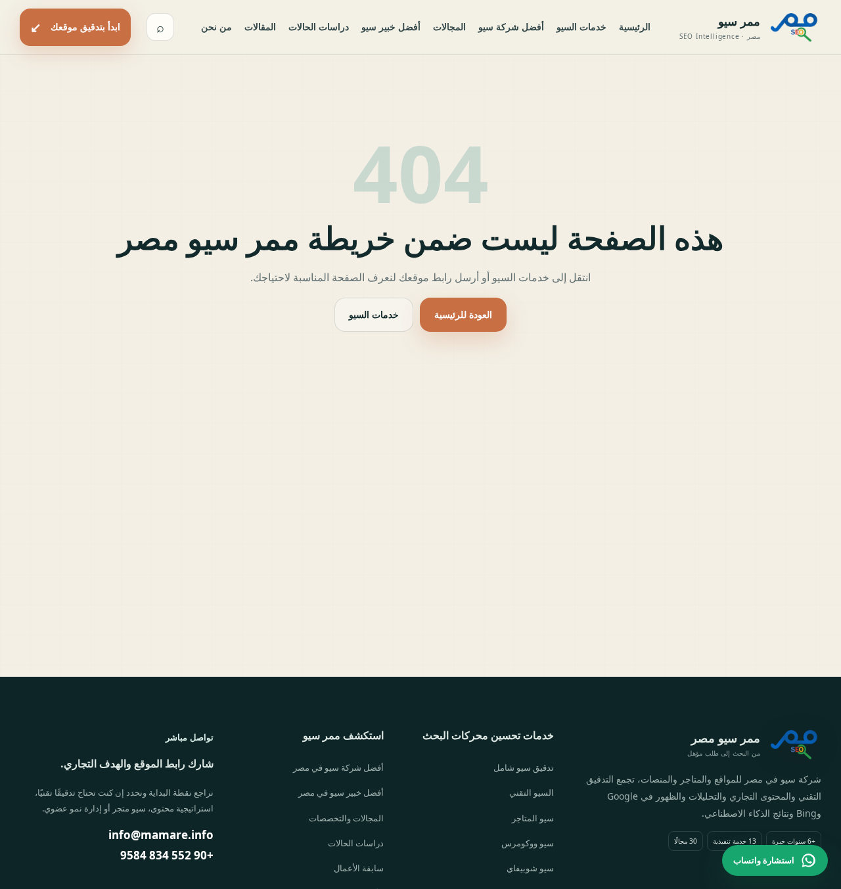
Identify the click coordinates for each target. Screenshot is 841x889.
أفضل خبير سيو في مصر (341, 792)
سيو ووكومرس (527, 843)
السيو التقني (531, 792)
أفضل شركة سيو (511, 26)
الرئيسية (634, 26)
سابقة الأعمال (359, 868)
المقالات (260, 26)
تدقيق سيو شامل (523, 767)
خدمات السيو (581, 26)
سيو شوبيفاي (530, 868)
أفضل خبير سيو (390, 26)
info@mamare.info (161, 834)
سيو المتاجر (533, 818)
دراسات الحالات (318, 26)
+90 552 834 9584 (167, 855)
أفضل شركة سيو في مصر (338, 767)
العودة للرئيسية (463, 314)
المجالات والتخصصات (346, 818)
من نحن (216, 26)
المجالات (449, 26)
